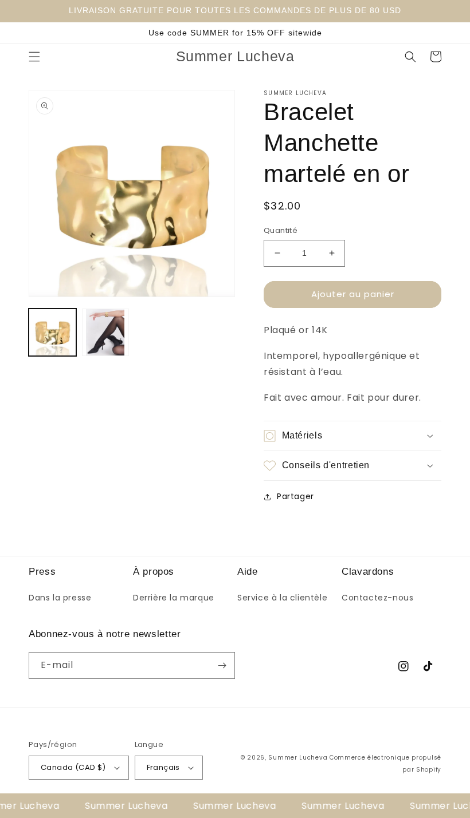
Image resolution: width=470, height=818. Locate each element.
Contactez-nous (377, 597)
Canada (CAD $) (73, 767)
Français (163, 767)
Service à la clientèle (282, 597)
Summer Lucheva (297, 757)
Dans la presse (60, 597)
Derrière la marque (173, 597)
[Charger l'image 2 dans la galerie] (106, 332)
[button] (34, 56)
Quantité (280, 230)
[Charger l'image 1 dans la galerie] (52, 332)
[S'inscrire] (221, 665)
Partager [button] (295, 496)
